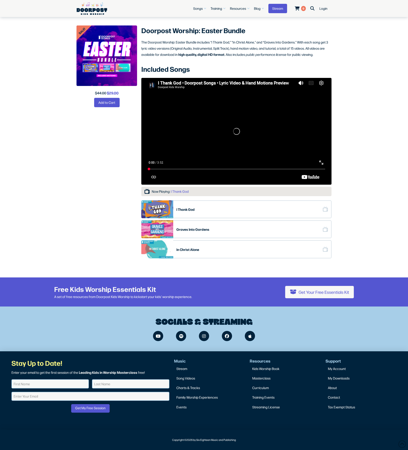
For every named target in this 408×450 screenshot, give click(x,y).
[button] (200, 8)
